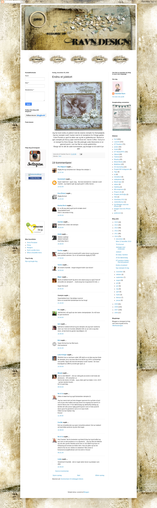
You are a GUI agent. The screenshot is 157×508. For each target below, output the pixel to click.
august (118, 280)
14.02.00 (61, 187)
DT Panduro (118, 144)
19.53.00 (61, 270)
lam (59, 324)
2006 (116, 313)
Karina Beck (62, 205)
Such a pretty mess (33, 250)
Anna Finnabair (32, 242)
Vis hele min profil (118, 97)
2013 (116, 228)
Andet (116, 149)
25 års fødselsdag (122, 258)
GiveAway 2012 (119, 199)
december (119, 239)
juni (117, 286)
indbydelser (118, 179)
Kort (60, 156)
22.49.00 (61, 467)
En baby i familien (122, 255)
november (119, 272)
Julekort (118, 252)
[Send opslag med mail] (80, 154)
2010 (116, 236)
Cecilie (60, 422)
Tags (115, 172)
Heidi (59, 234)
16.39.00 (61, 334)
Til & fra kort (120, 244)
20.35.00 (61, 289)
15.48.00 (61, 244)
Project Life (118, 192)
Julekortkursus (119, 202)
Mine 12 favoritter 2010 (123, 241)
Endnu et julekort (121, 265)
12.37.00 (61, 172)
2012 (116, 231)
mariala (60, 222)
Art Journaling (118, 167)
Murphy (116, 159)
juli (117, 283)
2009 (116, 304)
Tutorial (116, 157)
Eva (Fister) (62, 193)
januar (118, 300)
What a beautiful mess (34, 253)
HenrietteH (61, 179)
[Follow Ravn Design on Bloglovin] (35, 116)
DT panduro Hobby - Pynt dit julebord (123, 261)
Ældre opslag (99, 475)
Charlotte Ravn (120, 93)
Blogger (86, 492)
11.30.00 (60, 416)
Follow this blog (34, 178)
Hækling (117, 187)
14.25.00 (61, 199)
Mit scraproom (119, 189)
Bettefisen (117, 164)
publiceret (117, 213)
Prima (29, 245)
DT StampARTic (119, 152)
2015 (116, 222)
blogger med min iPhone (122, 209)
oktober (119, 274)
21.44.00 (61, 303)
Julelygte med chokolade (120, 248)
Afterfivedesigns (117, 325)
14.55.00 (61, 215)
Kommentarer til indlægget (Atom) (72, 479)
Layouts (116, 142)
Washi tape (118, 182)
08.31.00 (61, 453)
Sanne (60, 265)
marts (118, 295)
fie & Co (60, 393)
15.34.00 (61, 317)
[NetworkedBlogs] (34, 174)
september (120, 277)
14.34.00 (61, 366)
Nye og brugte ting (31, 261)
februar (118, 297)
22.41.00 (61, 348)
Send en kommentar (62, 471)
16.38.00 (61, 430)
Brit (59, 340)
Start (78, 475)
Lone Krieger (62, 355)
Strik (115, 197)
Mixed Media (118, 162)
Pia (59, 310)
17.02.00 (61, 258)
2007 (116, 310)
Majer (60, 277)
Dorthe (60, 250)
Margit (60, 373)
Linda (59, 459)
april (117, 292)
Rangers (30, 247)
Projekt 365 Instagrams (121, 169)
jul (115, 174)
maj (117, 289)
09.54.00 (61, 387)
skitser (116, 184)
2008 (116, 307)
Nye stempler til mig (122, 268)
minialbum (117, 177)
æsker (116, 147)
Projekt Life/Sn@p (120, 194)
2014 (116, 225)
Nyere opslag (57, 475)
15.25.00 (61, 227)
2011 (116, 233)
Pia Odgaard (62, 167)
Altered (116, 154)
